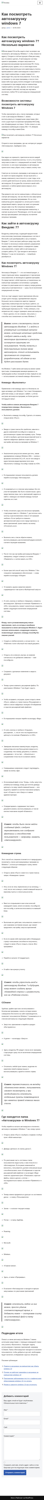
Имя (6, 1410)
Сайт (5, 1427)
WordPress (29, 1498)
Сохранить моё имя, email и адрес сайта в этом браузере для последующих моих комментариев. (22, 1466)
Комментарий (9, 1436)
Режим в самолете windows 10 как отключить (20, 1384)
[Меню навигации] (39, 3)
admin (8, 28)
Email (6, 1418)
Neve (13, 1498)
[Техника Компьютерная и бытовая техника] (8, 2)
